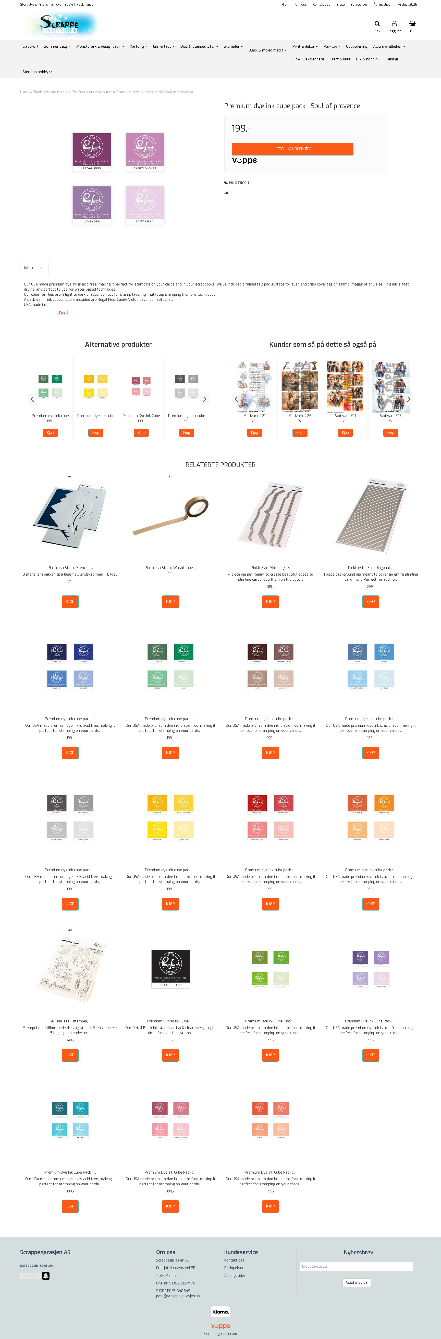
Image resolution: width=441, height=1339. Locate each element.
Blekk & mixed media (50, 92)
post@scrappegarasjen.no (178, 1296)
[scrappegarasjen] (46, 1279)
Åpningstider (382, 5)
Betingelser (359, 5)
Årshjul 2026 (407, 5)
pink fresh (239, 183)
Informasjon (34, 267)
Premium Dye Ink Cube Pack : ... (371, 1021)
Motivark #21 (254, 415)
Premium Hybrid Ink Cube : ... (170, 1021)
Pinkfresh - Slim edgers (270, 567)
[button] (32, 399)
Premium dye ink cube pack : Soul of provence (154, 92)
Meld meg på (357, 1282)
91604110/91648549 (173, 1291)
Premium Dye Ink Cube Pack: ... (270, 1021)
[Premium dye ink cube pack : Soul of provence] (118, 178)
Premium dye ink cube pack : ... (70, 719)
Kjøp (50, 432)
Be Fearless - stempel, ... (70, 1021)
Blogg (340, 5)
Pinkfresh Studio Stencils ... (70, 567)
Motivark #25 (299, 415)
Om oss (301, 5)
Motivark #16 (391, 415)
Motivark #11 (345, 415)
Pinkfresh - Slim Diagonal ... (370, 567)
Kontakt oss (321, 5)
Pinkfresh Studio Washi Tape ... (170, 567)
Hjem (285, 5)
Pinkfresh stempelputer (92, 92)
